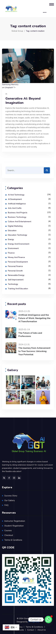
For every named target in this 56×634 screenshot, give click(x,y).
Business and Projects (17, 212)
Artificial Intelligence (17, 203)
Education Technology (17, 235)
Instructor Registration (14, 521)
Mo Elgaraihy (33, 621)
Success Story (10, 495)
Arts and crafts (14, 208)
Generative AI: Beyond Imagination (23, 100)
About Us (41, 629)
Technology (13, 284)
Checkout (8, 535)
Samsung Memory (10, 84)
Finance (11, 253)
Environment (13, 248)
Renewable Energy (16, 275)
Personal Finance (15, 266)
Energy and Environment (18, 244)
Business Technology (17, 217)
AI (6, 94)
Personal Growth (15, 270)
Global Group (17, 31)
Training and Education (18, 288)
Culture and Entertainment (19, 221)
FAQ (6, 505)
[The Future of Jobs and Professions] (10, 332)
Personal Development (18, 262)
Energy (11, 239)
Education (12, 230)
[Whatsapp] (48, 619)
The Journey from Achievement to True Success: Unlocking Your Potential (34, 351)
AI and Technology (16, 194)
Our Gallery (9, 500)
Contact (30, 629)
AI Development (15, 199)
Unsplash (9, 87)
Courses (8, 530)
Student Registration (14, 525)
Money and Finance (16, 257)
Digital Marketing (15, 226)
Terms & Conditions (13, 540)
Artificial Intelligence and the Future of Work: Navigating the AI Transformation (34, 318)
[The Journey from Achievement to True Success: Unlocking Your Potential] (10, 347)
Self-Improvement (15, 279)
